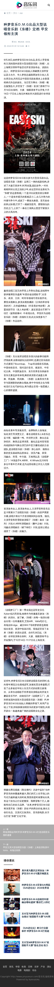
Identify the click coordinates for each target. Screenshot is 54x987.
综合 (34, 970)
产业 (43, 966)
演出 (15, 13)
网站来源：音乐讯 (24, 42)
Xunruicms (34, 979)
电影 (20, 970)
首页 (8, 13)
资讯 (11, 966)
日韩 (30, 966)
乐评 (36, 966)
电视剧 (27, 970)
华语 (17, 966)
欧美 (24, 966)
